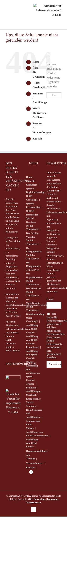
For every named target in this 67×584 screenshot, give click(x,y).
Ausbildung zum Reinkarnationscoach (37, 434)
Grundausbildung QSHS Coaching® (35, 318)
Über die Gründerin (31, 183)
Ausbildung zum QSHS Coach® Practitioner (32, 342)
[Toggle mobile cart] (17, 9)
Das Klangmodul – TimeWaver (33, 266)
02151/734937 (13, 315)
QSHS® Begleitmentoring (35, 190)
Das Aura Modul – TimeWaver (32, 226)
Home (36, 61)
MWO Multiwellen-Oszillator (40, 113)
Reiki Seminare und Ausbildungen (34, 413)
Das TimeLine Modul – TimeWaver (33, 292)
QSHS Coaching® (32, 198)
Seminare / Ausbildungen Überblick (33, 391)
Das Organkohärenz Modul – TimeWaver (34, 279)
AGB (29, 499)
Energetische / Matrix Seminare (33, 402)
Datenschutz (40, 499)
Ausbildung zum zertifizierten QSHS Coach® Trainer (33, 374)
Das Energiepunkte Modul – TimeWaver (34, 253)
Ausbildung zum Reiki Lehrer (32, 443)
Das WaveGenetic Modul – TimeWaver (33, 305)
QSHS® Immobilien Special (32, 215)
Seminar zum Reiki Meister (33, 424)
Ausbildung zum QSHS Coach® (32, 329)
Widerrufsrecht (33, 502)
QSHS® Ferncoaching (33, 205)
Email (50, 299)
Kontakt (37, 138)
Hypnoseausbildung (36, 451)
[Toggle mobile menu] (8, 9)
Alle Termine (30, 457)
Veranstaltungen (34, 463)
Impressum (52, 499)
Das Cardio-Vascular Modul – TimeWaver (32, 238)
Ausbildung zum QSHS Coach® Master (32, 356)
